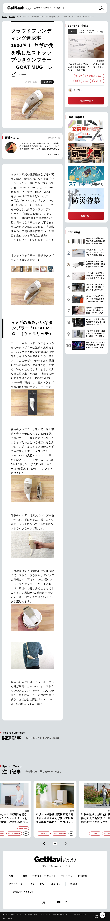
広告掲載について (80, 914)
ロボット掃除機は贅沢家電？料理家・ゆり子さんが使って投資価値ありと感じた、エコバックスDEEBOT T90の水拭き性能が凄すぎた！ (55, 818)
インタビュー (81, 32)
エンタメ (56, 884)
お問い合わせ (7, 918)
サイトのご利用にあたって (12, 914)
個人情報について (31, 914)
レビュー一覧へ (86, 100)
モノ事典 (100, 32)
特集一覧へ (86, 216)
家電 (27, 811)
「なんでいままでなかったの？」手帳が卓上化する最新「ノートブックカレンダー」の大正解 (86, 67)
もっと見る (54, 154)
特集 (11, 876)
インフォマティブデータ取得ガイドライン (55, 914)
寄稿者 (73, 884)
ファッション (16, 884)
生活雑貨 (12, 17)
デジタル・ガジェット (44, 876)
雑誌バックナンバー (24, 892)
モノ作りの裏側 (91, 32)
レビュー (73, 32)
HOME (4, 17)
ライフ (31, 884)
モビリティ (67, 876)
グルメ (43, 884)
